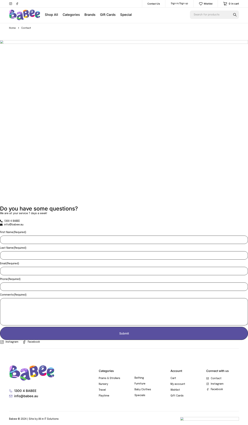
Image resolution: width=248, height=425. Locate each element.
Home (12, 28)
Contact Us (153, 3)
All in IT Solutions (48, 419)
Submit (124, 333)
